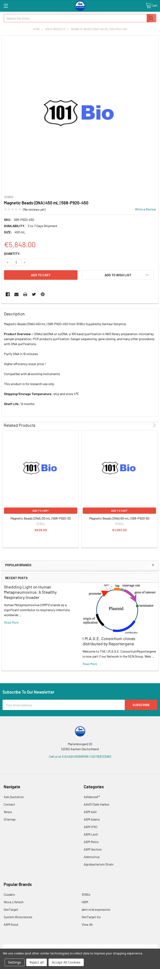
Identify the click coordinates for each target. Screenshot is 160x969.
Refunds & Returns (99, 947)
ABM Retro (91, 842)
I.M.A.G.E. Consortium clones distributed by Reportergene (108, 641)
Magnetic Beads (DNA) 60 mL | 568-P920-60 (119, 518)
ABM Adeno (92, 819)
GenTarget (11, 909)
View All (87, 924)
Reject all (37, 962)
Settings (14, 962)
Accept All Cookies (66, 962)
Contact (9, 804)
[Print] (25, 294)
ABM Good (11, 924)
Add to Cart (40, 510)
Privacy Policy (138, 947)
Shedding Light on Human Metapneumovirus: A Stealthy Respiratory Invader (30, 592)
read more (11, 622)
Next (153, 425)
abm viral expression (96, 909)
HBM (85, 902)
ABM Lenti (91, 834)
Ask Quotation (14, 797)
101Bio (86, 894)
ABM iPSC (91, 827)
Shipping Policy (60, 947)
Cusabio (9, 894)
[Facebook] (7, 294)
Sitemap (10, 819)
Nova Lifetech (14, 902)
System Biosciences (18, 917)
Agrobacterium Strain (99, 864)
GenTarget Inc (91, 917)
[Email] (16, 294)
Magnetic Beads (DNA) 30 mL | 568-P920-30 (40, 518)
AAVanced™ (92, 797)
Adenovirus (92, 857)
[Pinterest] (42, 294)
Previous (148, 425)
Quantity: (12, 253)
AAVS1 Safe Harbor (96, 804)
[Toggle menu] (5, 5)
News (8, 812)
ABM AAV (90, 812)
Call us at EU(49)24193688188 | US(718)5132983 (80, 756)
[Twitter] (34, 294)
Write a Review (145, 209)
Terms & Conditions (22, 947)
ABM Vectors (93, 849)
